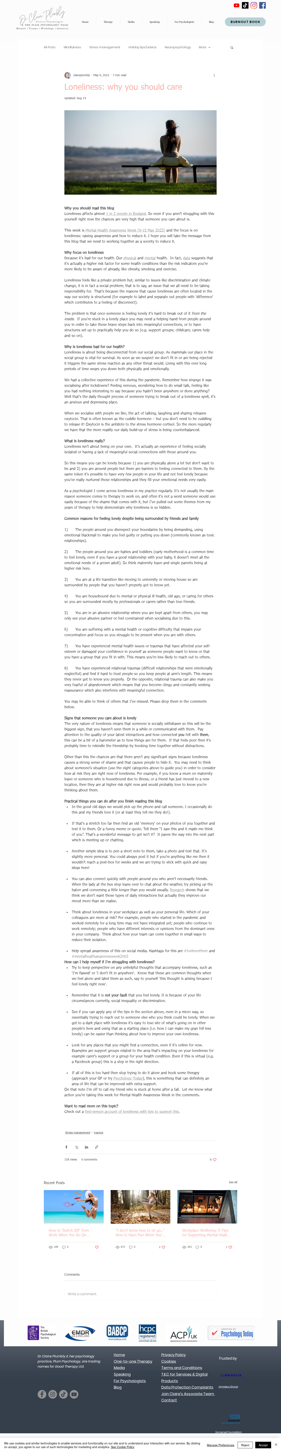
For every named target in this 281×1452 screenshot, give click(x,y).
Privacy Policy (173, 1354)
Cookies (168, 1361)
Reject (245, 1445)
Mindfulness (72, 47)
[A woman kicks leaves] (141, 1207)
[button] (232, 47)
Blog (118, 1387)
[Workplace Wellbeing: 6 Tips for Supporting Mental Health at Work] (207, 1207)
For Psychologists (130, 1380)
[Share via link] (97, 1147)
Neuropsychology (178, 47)
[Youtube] (236, 5)
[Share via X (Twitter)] (76, 1147)
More (202, 47)
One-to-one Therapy (133, 1361)
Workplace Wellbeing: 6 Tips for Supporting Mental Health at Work (205, 1233)
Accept (263, 1445)
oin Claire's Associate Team (188, 1393)
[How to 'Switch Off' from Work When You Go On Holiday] (74, 1207)
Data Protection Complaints (187, 1387)
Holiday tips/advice (143, 47)
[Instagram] (254, 5)
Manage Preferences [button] (220, 1445)
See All (233, 1182)
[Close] (276, 1445)
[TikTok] (245, 5)
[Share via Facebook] (66, 1147)
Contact (169, 1400)
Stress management (104, 47)
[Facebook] (262, 5)
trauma (98, 1132)
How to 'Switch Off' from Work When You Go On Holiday (69, 1233)
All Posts (50, 47)
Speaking (122, 1374)
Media (119, 1367)
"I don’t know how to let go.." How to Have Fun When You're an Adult (140, 1233)
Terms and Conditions (181, 1367)
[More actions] (214, 75)
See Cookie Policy (122, 1447)
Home (119, 1354)
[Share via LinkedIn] (86, 1147)
